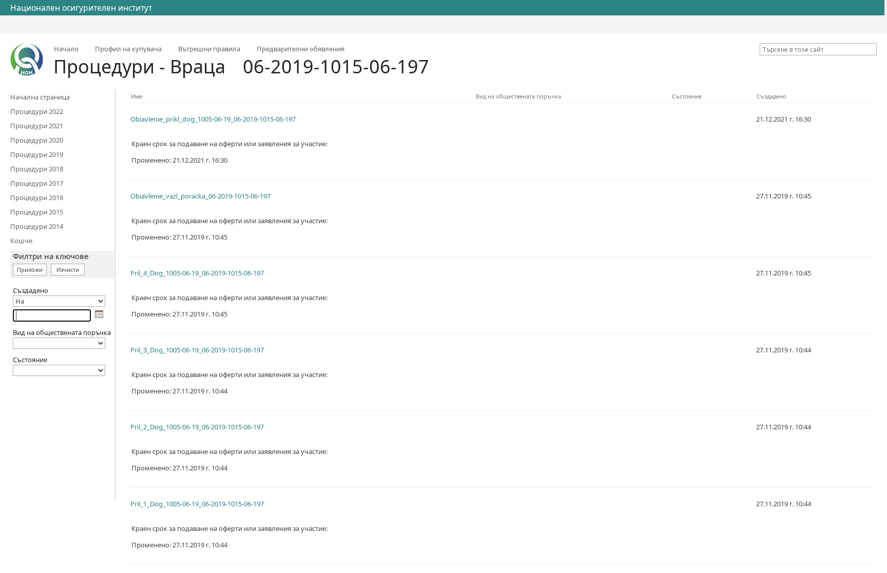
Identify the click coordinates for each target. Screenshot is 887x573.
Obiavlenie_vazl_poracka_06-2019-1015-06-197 (200, 196)
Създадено (771, 96)
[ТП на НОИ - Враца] (26, 59)
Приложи (30, 269)
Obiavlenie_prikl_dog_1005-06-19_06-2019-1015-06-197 (213, 119)
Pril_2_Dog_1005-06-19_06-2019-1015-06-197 (197, 426)
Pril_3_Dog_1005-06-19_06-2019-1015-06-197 (197, 349)
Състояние (687, 96)
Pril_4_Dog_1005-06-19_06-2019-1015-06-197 (197, 273)
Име (136, 96)
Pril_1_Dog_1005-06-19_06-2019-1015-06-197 (197, 503)
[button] (870, 49)
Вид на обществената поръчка (518, 96)
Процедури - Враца (139, 66)
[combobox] (814, 49)
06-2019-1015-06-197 (336, 66)
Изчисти (67, 269)
